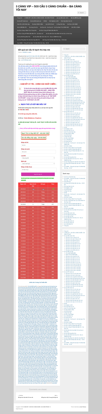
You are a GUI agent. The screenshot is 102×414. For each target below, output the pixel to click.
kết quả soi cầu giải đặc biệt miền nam (74, 117)
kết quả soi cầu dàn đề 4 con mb (73, 69)
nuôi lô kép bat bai (24, 354)
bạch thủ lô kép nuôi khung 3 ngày (46, 293)
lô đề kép (27, 314)
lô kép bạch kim (34, 318)
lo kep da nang (51, 321)
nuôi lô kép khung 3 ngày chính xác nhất (28, 358)
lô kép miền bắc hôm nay (27, 334)
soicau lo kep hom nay (31, 381)
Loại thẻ (23, 155)
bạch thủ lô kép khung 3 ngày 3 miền (34, 290)
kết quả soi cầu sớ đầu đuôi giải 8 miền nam (75, 119)
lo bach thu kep (41, 313)
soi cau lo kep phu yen (29, 376)
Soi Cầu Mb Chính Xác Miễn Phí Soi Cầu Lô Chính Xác (59, 33)
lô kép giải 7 (46, 324)
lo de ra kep (38, 314)
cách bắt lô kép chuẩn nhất (50, 299)
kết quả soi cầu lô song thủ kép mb (73, 89)
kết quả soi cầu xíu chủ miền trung (73, 97)
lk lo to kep (25, 313)
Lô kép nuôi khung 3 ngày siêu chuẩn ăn (28, 341)
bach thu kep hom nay (52, 286)
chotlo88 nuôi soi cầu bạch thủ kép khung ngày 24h (40, 307)
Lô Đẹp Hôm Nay (61, 24)
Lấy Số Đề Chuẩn (50, 24)
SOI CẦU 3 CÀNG (75, 27)
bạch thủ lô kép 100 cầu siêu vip (42, 287)
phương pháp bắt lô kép (52, 364)
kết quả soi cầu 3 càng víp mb (72, 61)
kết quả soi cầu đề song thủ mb (72, 66)
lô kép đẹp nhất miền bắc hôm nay (31, 322)
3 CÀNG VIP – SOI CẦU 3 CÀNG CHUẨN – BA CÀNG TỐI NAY (49, 8)
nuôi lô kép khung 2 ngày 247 (41, 356)
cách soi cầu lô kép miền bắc (24, 303)
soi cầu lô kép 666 (26, 368)
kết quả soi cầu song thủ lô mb (72, 80)
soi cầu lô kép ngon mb (44, 375)
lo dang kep (22, 314)
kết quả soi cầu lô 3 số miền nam (73, 121)
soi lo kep (42, 380)
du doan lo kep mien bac (32, 309)
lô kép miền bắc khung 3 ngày (39, 334)
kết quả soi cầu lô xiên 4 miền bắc (73, 94)
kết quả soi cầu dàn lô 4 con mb (73, 81)
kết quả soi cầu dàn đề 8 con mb (73, 72)
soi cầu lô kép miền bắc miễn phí (50, 373)
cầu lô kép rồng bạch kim (23, 307)
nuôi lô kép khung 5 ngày (50, 360)
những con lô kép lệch (35, 350)
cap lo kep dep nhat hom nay (37, 303)
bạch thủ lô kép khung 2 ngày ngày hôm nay (44, 289)
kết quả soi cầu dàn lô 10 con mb (73, 86)
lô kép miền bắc (43, 333)
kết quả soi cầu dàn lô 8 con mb (73, 84)
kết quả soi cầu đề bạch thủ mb (72, 64)
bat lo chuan (25, 295)
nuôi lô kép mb (49, 361)
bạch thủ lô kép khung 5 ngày (49, 290)
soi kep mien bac (36, 380)
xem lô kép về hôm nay (37, 383)
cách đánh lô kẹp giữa (39, 302)
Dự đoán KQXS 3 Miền (37, 24)
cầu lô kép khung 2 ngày (31, 306)
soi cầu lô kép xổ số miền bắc (39, 379)
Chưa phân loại (67, 181)
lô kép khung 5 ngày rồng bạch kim (46, 330)
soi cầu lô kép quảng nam (50, 376)
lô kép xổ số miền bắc (28, 346)
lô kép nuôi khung (36, 337)
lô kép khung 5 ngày (50, 329)
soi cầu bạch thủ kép (28, 365)
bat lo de (30, 295)
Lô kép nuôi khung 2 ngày (46, 337)
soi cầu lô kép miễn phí (23, 375)
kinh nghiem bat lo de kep (38, 311)
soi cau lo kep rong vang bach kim (25, 379)
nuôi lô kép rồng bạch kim (51, 363)
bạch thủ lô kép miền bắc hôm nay (42, 291)
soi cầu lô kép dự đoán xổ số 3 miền (37, 371)
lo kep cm (39, 321)
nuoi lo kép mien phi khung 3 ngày (38, 363)
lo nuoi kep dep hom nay (31, 348)
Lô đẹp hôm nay (44, 314)
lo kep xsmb (35, 346)
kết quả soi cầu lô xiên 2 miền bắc (73, 91)
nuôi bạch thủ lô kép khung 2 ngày (48, 350)
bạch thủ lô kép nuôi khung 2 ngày (32, 293)
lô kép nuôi (54, 336)
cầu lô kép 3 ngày (42, 305)
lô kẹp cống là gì (44, 321)
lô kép (50, 314)
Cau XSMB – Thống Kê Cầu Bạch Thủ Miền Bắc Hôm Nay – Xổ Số (33, 43)
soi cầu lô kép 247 (30, 367)
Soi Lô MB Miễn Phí (22, 27)
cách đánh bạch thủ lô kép (28, 302)
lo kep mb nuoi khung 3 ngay (28, 333)
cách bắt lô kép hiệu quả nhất (33, 301)
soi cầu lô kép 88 (33, 368)
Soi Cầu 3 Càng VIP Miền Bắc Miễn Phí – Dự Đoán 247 (30, 33)
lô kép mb (47, 332)
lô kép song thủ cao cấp (36, 345)
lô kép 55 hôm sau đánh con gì (30, 317)
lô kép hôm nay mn (28, 325)
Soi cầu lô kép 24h (38, 367)
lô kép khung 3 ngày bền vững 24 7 (25, 329)
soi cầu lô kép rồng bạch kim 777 (36, 377)
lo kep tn (47, 345)
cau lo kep (35, 305)
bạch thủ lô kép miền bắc (33, 56)
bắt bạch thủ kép (41, 294)
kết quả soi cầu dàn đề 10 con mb (73, 67)
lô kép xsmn (50, 346)
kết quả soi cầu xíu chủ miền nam (73, 113)
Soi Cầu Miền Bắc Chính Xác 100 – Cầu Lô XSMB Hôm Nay (47, 36)
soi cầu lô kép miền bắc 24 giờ (35, 372)
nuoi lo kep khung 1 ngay (49, 354)
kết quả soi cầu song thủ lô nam (73, 116)
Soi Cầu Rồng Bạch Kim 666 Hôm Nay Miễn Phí (28, 40)
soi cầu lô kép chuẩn (43, 369)
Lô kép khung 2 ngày (53, 325)
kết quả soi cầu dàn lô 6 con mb (73, 83)
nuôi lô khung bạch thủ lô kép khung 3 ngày (37, 364)
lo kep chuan (24, 321)
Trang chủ (19, 18)
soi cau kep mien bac (47, 365)
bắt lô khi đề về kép (45, 297)
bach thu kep (44, 286)
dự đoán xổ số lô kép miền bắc (43, 309)
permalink (55, 383)
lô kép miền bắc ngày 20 (51, 334)
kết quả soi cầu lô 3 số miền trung (73, 105)
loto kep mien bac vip (25, 350)
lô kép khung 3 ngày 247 (39, 328)
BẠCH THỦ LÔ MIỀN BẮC (71, 78)
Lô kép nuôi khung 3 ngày (51, 338)
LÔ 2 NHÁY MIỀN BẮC (71, 77)
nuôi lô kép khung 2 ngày (29, 356)
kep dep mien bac (26, 310)
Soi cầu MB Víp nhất (76, 18)
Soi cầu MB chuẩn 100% (62, 18)
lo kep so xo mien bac (26, 345)
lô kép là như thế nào (29, 332)
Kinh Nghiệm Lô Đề (53, 21)
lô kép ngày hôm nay (32, 336)
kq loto (21, 313)
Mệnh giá (23, 161)
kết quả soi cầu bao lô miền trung (73, 99)
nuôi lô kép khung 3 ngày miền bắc (44, 358)
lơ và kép (55, 348)
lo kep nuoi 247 (21, 337)
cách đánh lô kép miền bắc (49, 302)
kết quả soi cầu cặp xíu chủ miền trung (74, 110)
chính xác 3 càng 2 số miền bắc (38, 282)
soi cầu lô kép (23, 367)
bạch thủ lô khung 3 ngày (32, 294)
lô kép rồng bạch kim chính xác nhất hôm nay (31, 344)
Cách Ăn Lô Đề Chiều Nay (23, 24)
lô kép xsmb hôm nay (43, 346)
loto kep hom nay (46, 349)
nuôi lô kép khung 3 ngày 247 (27, 357)
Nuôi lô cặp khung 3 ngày (32, 353)
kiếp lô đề (22, 311)
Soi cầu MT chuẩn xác (22, 21)
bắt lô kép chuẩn (46, 295)
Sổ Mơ (45, 21)
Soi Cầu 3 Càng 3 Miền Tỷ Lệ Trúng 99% (27, 30)
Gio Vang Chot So (33, 27)
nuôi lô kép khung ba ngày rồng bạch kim (26, 361)
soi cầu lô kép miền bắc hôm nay (36, 373)
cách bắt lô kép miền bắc (45, 301)
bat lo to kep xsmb (53, 297)
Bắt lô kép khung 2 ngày (27, 297)
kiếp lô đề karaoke (28, 311)
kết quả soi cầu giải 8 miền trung (73, 106)
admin (30, 52)
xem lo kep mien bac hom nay (25, 383)
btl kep (19, 298)
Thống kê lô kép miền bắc (41, 381)
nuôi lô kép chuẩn (31, 354)
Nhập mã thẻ (24, 142)
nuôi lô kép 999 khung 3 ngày (44, 353)
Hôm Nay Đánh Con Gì (66, 21)
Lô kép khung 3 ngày (28, 328)
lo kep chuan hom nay (31, 321)
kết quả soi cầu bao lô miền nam (73, 114)
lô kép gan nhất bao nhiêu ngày (29, 324)
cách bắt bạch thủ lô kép (35, 298)
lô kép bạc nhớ (28, 318)
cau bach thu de (29, 305)
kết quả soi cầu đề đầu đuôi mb (72, 73)
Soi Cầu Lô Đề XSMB (72, 24)
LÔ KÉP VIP (20, 346)
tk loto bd (52, 381)
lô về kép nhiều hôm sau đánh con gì (35, 349)
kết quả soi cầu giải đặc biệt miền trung (74, 108)
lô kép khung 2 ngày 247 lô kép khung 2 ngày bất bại (40, 326)
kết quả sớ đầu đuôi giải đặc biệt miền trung (75, 102)
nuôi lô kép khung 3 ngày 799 (39, 357)
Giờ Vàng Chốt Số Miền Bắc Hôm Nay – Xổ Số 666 (54, 40)
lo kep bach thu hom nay (43, 318)
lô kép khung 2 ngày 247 (23, 326)
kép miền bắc (33, 310)
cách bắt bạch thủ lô (25, 298)
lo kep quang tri (47, 342)
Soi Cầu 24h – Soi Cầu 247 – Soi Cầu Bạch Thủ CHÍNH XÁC (54, 27)
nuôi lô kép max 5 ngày (41, 361)
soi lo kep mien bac (49, 380)
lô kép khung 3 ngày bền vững (50, 328)
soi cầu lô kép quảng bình (39, 376)
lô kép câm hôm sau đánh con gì (38, 320)
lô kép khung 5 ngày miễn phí (32, 330)
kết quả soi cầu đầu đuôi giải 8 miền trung (75, 103)
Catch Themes (83, 407)
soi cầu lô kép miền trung (33, 375)
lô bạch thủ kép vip (49, 313)
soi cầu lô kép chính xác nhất (33, 369)
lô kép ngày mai (41, 336)
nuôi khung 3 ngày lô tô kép (49, 352)
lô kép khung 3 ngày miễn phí (39, 329)
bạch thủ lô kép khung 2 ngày (28, 289)
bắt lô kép (41, 295)
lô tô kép (39, 348)
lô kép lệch (42, 332)
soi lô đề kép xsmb (26, 60)
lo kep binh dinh (27, 320)
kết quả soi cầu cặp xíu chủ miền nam (74, 125)
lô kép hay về (52, 324)
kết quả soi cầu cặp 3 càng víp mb (73, 62)
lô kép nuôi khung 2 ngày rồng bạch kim (37, 338)
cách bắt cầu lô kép (40, 299)
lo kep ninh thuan (48, 336)
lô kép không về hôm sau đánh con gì (40, 325)
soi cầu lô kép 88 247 (42, 368)
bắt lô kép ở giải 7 (36, 297)
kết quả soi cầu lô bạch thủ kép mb (73, 88)
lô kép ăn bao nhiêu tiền (42, 317)
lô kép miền (37, 333)
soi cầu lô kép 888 (51, 368)
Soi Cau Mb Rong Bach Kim (23, 36)
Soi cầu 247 (20, 365)
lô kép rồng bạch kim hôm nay (48, 344)
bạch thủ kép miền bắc (30, 287)
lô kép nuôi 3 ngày (29, 337)
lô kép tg (43, 345)
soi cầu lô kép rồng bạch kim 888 (50, 377)
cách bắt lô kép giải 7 (22, 301)
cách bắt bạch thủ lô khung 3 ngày (28, 299)
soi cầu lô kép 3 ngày (47, 367)
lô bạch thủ (35, 313)
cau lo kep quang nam (52, 306)
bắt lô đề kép (35, 295)
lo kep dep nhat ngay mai (44, 322)
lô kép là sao (37, 332)
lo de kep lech (33, 314)
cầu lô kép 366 (49, 305)
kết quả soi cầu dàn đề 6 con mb (73, 70)
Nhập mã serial (25, 149)
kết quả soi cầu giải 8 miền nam (73, 122)
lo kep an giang (50, 317)
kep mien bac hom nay (41, 310)
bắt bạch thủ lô (48, 294)
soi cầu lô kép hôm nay (51, 371)
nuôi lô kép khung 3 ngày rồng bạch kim (36, 360)
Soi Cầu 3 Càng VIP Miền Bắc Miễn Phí (48, 30)
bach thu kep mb (21, 287)
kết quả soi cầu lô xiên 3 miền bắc (73, 92)
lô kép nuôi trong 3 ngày (25, 342)
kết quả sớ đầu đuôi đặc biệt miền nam (74, 124)
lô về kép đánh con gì (22, 349)
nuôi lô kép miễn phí (26, 363)
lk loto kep (30, 313)
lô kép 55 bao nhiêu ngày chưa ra (47, 315)
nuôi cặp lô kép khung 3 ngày (37, 352)
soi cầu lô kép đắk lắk (25, 371)
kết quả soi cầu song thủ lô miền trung (74, 100)
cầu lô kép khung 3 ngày (42, 306)
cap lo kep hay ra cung (48, 303)
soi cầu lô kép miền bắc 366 (48, 372)
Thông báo (66, 225)
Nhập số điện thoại (26, 167)
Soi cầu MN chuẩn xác (35, 21)
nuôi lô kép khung (39, 354)
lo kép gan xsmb (40, 324)
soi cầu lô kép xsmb (50, 379)
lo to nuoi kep (49, 348)
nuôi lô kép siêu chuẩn (23, 364)
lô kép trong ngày (53, 345)
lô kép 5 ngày (37, 315)
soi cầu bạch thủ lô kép (37, 365)
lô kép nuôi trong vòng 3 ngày (37, 342)
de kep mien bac (22, 309)
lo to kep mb (43, 348)
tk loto (48, 381)
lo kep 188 (54, 314)
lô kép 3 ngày (30, 315)
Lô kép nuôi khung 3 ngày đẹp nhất (37, 340)
